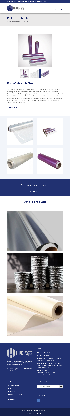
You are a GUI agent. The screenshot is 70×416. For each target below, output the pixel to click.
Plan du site (11, 400)
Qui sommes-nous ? (14, 386)
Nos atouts (11, 391)
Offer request (35, 191)
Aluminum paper (35, 213)
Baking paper (35, 298)
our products (13, 107)
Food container (35, 255)
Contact (10, 397)
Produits (10, 388)
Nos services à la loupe (15, 394)
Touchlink (39, 413)
